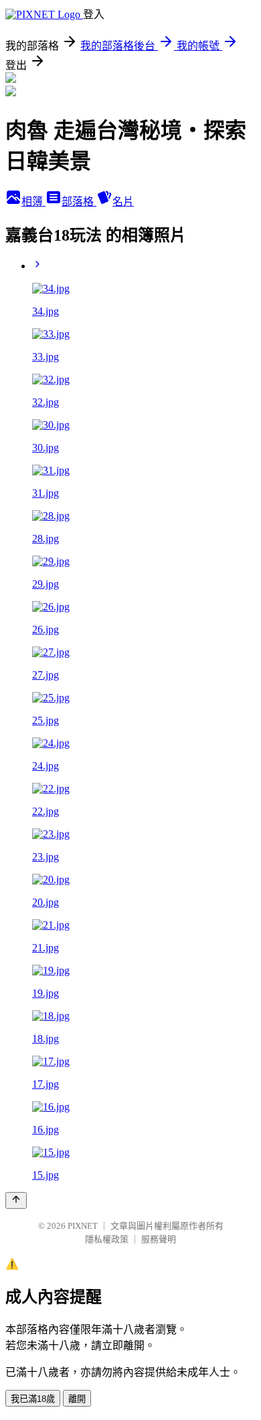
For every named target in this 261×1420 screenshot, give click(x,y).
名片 (123, 201)
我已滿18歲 (33, 1399)
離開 (77, 1399)
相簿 (33, 201)
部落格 (79, 201)
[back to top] (16, 1200)
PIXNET (83, 1226)
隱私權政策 (106, 1239)
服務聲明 (158, 1239)
